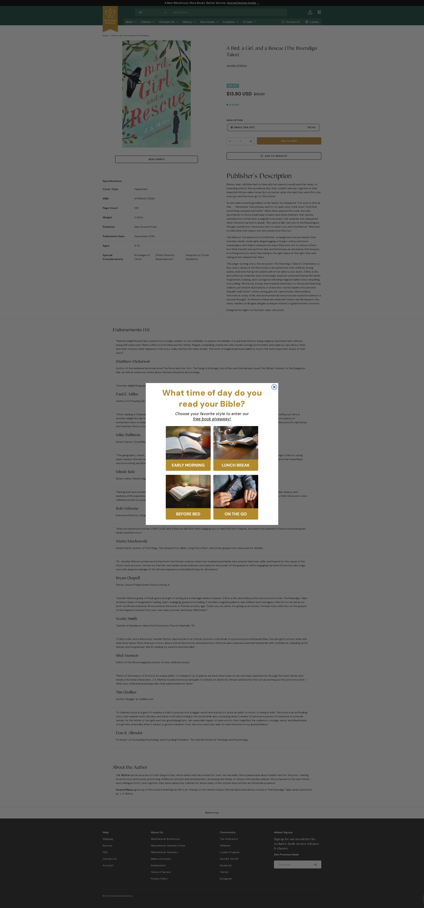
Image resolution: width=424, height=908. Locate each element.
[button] (188, 448)
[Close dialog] (274, 387)
